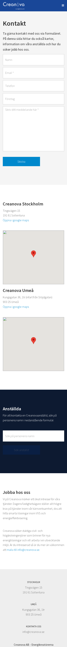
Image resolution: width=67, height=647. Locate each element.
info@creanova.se (33, 632)
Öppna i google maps (16, 220)
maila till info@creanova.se (23, 550)
